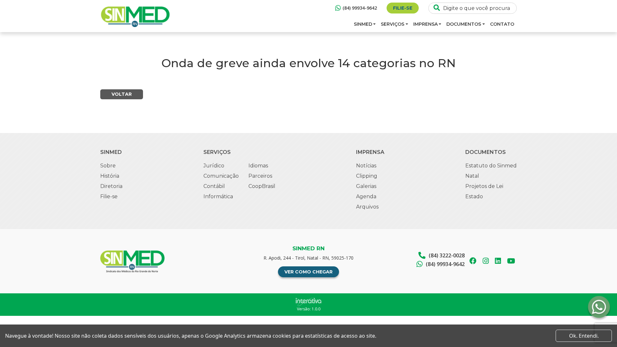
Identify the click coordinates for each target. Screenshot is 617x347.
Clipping (366, 176)
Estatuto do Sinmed (491, 166)
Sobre (108, 166)
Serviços (392, 24)
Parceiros (260, 176)
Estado (474, 196)
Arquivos (367, 207)
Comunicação (221, 176)
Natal (472, 176)
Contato (502, 24)
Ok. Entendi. (584, 335)
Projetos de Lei (484, 186)
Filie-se (402, 8)
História (109, 176)
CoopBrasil (261, 186)
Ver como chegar (308, 272)
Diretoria (111, 186)
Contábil (214, 186)
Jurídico (213, 166)
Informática (218, 196)
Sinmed (363, 24)
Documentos (463, 24)
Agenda (366, 196)
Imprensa (425, 24)
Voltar (122, 94)
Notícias (366, 166)
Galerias (366, 186)
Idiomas (258, 166)
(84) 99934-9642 (360, 8)
